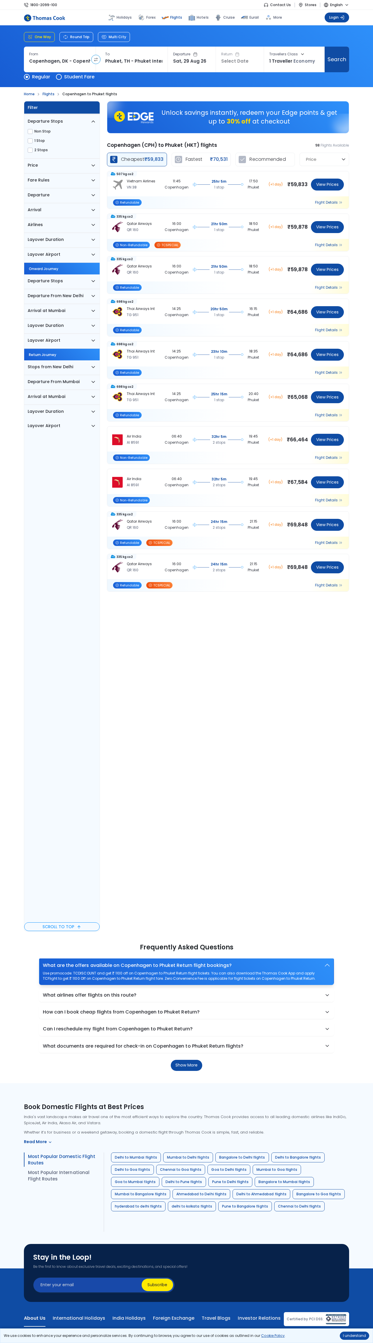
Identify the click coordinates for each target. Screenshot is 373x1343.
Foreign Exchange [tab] (173, 1318)
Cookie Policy (272, 1335)
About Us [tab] (34, 1318)
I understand (354, 1335)
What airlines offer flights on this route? (89, 995)
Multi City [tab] (117, 36)
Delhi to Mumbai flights (136, 1157)
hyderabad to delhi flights (138, 1206)
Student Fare (79, 76)
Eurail (254, 17)
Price (33, 165)
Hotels (202, 17)
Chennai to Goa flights (181, 1169)
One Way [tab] (43, 36)
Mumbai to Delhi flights (188, 1157)
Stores (310, 4)
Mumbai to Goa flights (276, 1169)
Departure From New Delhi (55, 296)
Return (227, 54)
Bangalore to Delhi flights (242, 1157)
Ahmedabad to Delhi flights (201, 1194)
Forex (151, 17)
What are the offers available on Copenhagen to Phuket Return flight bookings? (137, 965)
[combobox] (59, 61)
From (33, 54)
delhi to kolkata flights (192, 1206)
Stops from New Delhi (50, 367)
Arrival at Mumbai (46, 310)
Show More (186, 1065)
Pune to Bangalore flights (245, 1206)
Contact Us (280, 4)
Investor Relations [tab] (259, 1318)
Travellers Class (283, 54)
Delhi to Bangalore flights (298, 1157)
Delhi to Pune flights (184, 1181)
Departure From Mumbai (54, 382)
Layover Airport (44, 254)
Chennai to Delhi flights (299, 1206)
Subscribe (157, 1285)
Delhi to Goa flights (132, 1169)
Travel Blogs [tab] (216, 1318)
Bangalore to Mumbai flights (284, 1181)
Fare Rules (39, 180)
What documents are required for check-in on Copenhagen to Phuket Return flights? (143, 1046)
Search (337, 59)
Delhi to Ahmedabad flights (261, 1194)
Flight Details (326, 202)
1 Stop (39, 140)
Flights (176, 17)
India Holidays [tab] (129, 1318)
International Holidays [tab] (79, 1318)
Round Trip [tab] (79, 36)
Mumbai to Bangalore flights (140, 1194)
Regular (41, 76)
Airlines (35, 225)
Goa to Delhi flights (229, 1169)
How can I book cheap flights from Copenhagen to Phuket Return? (121, 1012)
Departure (182, 54)
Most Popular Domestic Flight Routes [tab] (61, 1159)
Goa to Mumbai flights (135, 1181)
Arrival (34, 210)
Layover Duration (46, 239)
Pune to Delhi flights (230, 1181)
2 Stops (41, 150)
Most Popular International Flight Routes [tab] (58, 1175)
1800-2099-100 (43, 4)
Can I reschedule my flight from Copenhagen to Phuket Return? (118, 1029)
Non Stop (42, 131)
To (107, 54)
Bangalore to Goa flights (318, 1194)
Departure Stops (45, 121)
